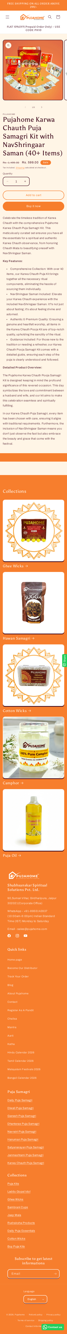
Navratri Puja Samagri (21, 1131)
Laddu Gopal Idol (19, 1191)
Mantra (12, 1027)
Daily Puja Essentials (21, 1230)
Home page (14, 959)
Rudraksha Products (21, 1222)
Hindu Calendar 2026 (20, 1052)
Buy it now (33, 206)
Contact (12, 1001)
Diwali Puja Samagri (20, 1108)
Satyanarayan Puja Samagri (25, 1147)
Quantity (7, 173)
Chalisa (12, 1018)
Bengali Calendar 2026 (22, 1077)
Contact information (35, 1326)
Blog (10, 985)
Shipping (20, 168)
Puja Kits (13, 1183)
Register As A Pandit (20, 1010)
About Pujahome (17, 993)
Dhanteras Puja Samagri (23, 1123)
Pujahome (20, 1314)
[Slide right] (42, 107)
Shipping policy (45, 1320)
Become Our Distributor (22, 968)
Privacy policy (53, 1314)
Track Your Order (18, 976)
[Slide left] (25, 107)
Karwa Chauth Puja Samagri (25, 1162)
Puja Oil (10, 855)
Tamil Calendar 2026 (20, 1061)
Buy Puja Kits (16, 1246)
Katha (11, 1044)
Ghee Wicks (13, 566)
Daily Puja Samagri (19, 1100)
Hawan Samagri (16, 638)
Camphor (11, 783)
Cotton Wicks (15, 710)
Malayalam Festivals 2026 (23, 1069)
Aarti (10, 1035)
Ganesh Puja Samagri (21, 1115)
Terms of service (25, 1320)
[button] (7, 17)
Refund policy (36, 1314)
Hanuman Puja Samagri (22, 1139)
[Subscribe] (55, 1273)
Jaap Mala (14, 1215)
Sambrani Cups (17, 1207)
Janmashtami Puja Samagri (25, 1155)
